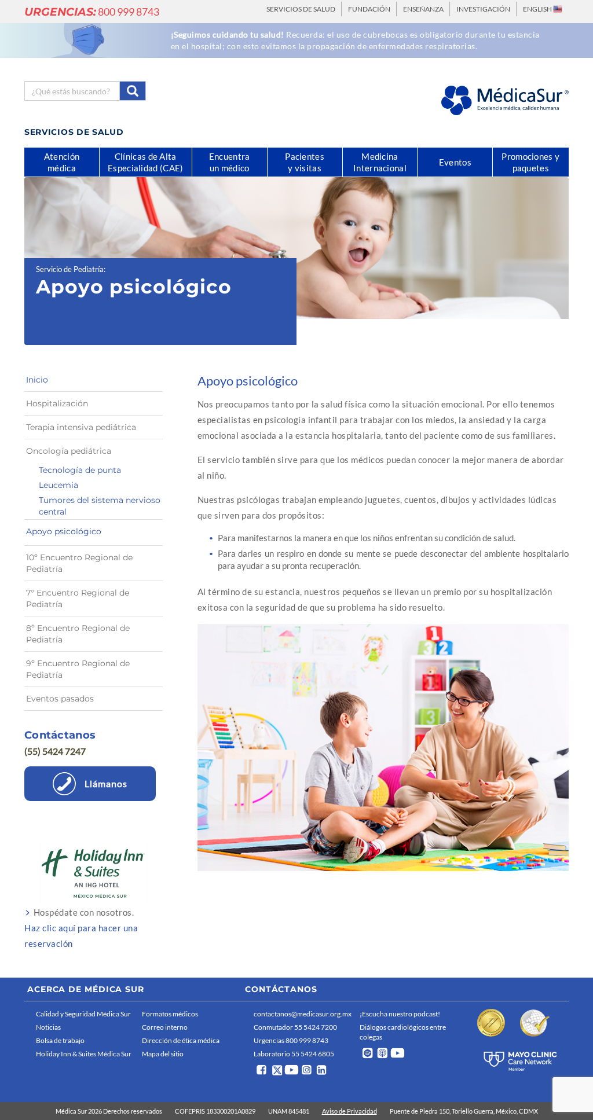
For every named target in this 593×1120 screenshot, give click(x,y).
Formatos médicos (170, 1013)
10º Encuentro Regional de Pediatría (79, 563)
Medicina (380, 162)
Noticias (48, 1027)
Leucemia (58, 485)
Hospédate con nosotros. (81, 928)
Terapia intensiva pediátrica (81, 427)
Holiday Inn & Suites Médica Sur (83, 1053)
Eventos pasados (60, 698)
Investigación (483, 9)
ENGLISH (538, 9)
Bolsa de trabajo (60, 1040)
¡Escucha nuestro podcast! (400, 1013)
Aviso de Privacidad (349, 1111)
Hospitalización (57, 403)
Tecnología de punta (80, 470)
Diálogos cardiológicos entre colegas (403, 1032)
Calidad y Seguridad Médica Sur (83, 1013)
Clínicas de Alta (145, 162)
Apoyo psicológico (63, 531)
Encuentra (229, 162)
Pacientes (304, 162)
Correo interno (165, 1027)
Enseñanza (423, 9)
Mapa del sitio (163, 1053)
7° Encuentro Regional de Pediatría (77, 598)
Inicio (37, 379)
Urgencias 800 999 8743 (291, 1040)
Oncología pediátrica (68, 451)
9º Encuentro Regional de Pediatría (78, 669)
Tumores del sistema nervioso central (99, 506)
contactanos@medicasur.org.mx (303, 1013)
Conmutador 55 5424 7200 (295, 1027)
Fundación (369, 9)
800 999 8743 (91, 11)
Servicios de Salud (300, 9)
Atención (61, 162)
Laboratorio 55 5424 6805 (294, 1053)
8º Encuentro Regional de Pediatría (78, 634)
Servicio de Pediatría (70, 269)
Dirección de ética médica (180, 1040)
